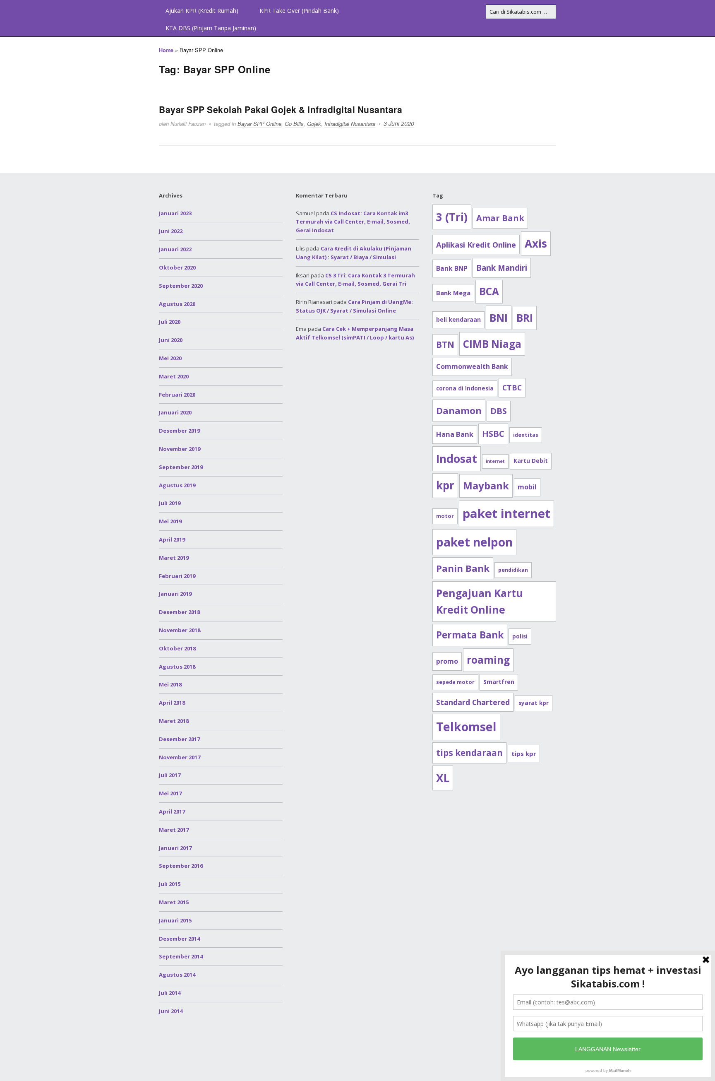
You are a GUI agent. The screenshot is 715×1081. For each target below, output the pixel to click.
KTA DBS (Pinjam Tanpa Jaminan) (211, 28)
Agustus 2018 (177, 666)
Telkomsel (466, 726)
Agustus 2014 (177, 974)
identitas (525, 434)
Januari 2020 (175, 412)
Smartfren (498, 682)
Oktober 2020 (177, 267)
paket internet (506, 513)
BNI (498, 318)
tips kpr (523, 753)
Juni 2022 (170, 231)
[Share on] (705, 352)
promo (447, 661)
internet (495, 461)
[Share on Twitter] (705, 292)
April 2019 (172, 539)
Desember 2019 (179, 430)
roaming (488, 660)
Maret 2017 (174, 829)
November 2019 (179, 449)
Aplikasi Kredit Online (476, 244)
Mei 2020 (170, 358)
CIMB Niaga (492, 344)
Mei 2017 (170, 793)
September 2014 (181, 956)
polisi (520, 636)
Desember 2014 (179, 938)
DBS (498, 411)
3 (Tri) (452, 216)
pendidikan (513, 569)
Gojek (314, 124)
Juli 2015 (169, 884)
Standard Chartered (473, 702)
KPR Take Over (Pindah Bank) (299, 10)
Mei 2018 (170, 684)
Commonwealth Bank (472, 366)
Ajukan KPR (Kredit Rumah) (202, 10)
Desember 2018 (179, 612)
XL (442, 777)
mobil (527, 486)
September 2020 (181, 285)
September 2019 (181, 467)
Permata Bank (470, 634)
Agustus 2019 (177, 485)
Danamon (459, 410)
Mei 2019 (170, 521)
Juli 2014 (169, 993)
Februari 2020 (177, 394)
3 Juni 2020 (399, 123)
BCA (489, 291)
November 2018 (179, 630)
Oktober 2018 (177, 648)
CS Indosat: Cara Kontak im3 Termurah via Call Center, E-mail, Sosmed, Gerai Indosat (353, 221)
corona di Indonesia (465, 388)
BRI (524, 318)
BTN (445, 344)
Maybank (486, 485)
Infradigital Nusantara (349, 124)
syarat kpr (533, 703)
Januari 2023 (175, 213)
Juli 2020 (169, 321)
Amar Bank (500, 218)
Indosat (456, 458)
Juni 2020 (170, 340)
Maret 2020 (174, 376)
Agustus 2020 (177, 304)
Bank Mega (453, 293)
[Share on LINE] (705, 322)
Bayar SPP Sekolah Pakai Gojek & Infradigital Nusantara (280, 109)
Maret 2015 (174, 902)
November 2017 (179, 757)
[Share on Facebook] (705, 277)
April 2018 (172, 702)
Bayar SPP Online (259, 124)
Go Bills (294, 124)
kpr (445, 485)
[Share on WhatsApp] (705, 337)
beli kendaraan (458, 319)
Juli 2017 (169, 775)
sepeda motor (455, 682)
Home (166, 50)
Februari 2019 (177, 576)
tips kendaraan (469, 752)
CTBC (512, 387)
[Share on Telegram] (705, 307)
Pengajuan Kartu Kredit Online (479, 601)
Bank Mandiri (501, 267)
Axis (536, 243)
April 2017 (172, 811)
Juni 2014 (170, 1011)
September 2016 (181, 865)
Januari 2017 (175, 848)
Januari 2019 (175, 593)
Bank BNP (452, 268)
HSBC (493, 433)
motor (445, 516)
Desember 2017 (179, 739)
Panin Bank (462, 568)
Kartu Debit (530, 461)
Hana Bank (454, 434)
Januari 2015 (175, 920)
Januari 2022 (175, 249)
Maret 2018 (174, 721)
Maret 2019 (174, 557)
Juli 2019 (169, 503)
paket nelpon (474, 542)
